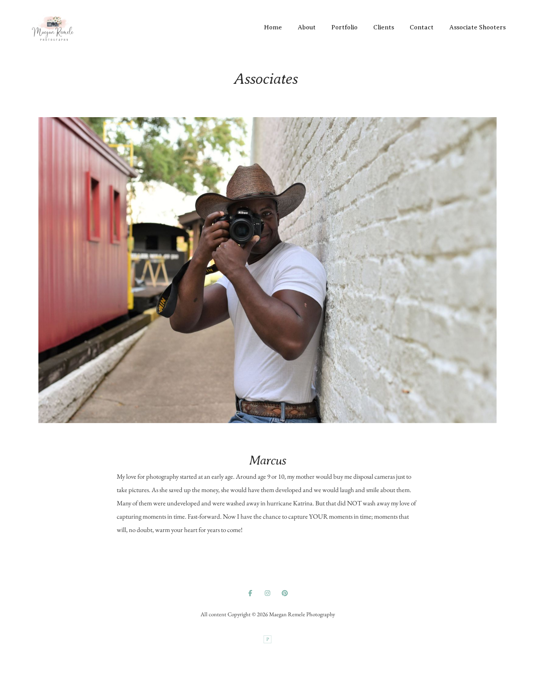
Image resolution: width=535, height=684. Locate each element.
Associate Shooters (477, 27)
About (307, 27)
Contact (422, 27)
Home (273, 27)
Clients (383, 27)
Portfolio (344, 27)
